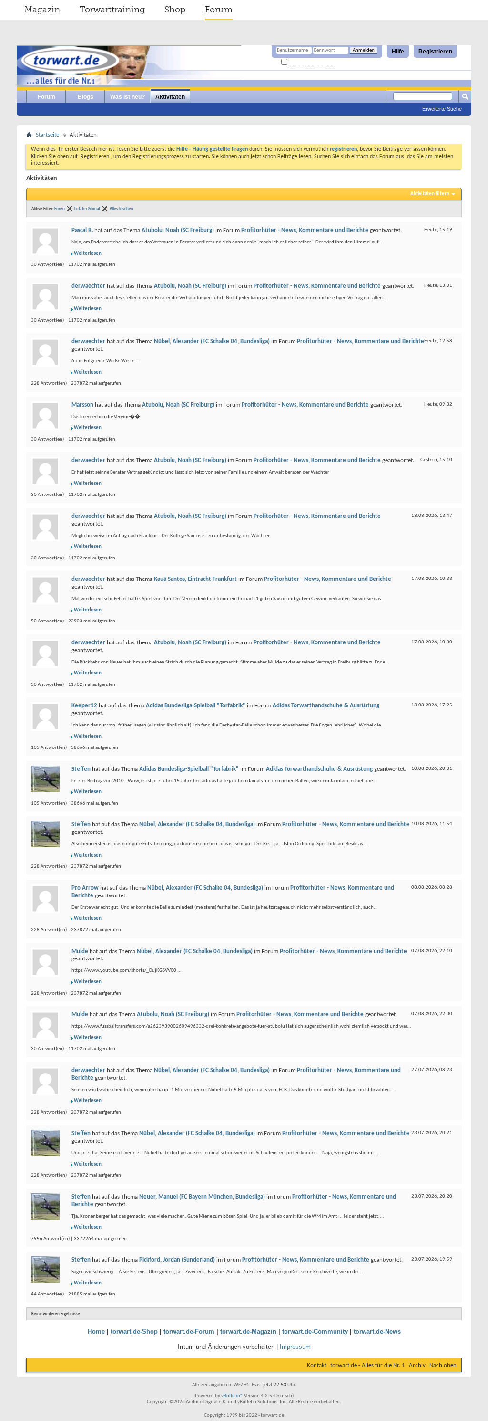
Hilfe (398, 51)
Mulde (79, 951)
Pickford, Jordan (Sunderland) (177, 1260)
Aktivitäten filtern (429, 194)
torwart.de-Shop (134, 1331)
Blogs (85, 97)
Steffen (81, 769)
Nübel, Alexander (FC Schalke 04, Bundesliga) (212, 341)
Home (96, 1331)
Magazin (42, 9)
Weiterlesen (88, 253)
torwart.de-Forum (188, 1331)
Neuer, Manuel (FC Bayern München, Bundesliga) (202, 1197)
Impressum (295, 1346)
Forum (219, 9)
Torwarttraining (112, 9)
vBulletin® (232, 1396)
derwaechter (88, 286)
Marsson (82, 405)
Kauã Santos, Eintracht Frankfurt (195, 579)
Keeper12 (84, 706)
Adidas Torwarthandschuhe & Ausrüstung (326, 706)
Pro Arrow (85, 888)
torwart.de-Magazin (248, 1331)
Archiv (417, 1365)
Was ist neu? (127, 97)
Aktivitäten (170, 97)
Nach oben (443, 1365)
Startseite (47, 135)
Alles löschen (121, 209)
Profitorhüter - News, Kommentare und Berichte (304, 230)
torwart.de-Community (315, 1331)
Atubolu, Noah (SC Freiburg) (178, 230)
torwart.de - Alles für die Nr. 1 (367, 1365)
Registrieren (435, 51)
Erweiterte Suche (442, 109)
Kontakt (316, 1365)
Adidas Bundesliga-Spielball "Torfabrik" (195, 706)
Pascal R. (82, 230)
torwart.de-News (377, 1331)
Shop (174, 9)
